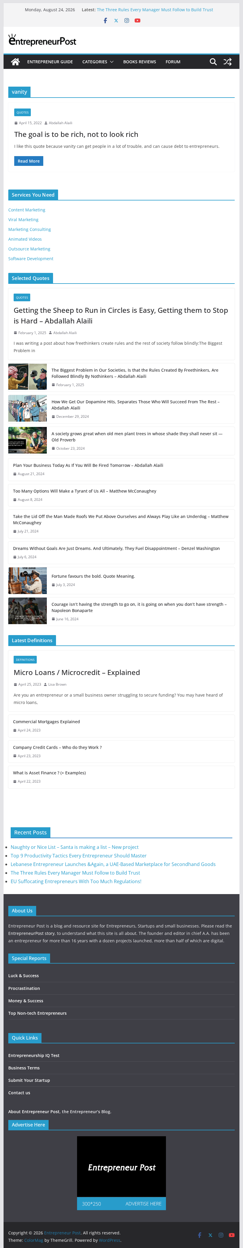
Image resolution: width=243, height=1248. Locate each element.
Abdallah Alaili (60, 122)
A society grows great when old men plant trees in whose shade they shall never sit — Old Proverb (137, 437)
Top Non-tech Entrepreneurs (37, 1013)
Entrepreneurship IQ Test (34, 1055)
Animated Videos (25, 239)
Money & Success (25, 1000)
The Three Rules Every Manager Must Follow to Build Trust (155, 9)
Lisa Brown (57, 684)
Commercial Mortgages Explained (46, 721)
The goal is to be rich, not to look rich (76, 134)
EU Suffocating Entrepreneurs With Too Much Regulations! (76, 881)
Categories (94, 61)
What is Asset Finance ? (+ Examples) (49, 773)
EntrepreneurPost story (31, 933)
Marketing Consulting (29, 229)
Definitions (25, 660)
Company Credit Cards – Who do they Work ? (57, 747)
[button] (110, 62)
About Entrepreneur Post (34, 1111)
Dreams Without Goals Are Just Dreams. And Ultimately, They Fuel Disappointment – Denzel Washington (116, 548)
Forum (173, 61)
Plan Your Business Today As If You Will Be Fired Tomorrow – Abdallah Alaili (88, 465)
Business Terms (24, 1068)
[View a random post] (227, 62)
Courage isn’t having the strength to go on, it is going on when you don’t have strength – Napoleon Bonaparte (139, 607)
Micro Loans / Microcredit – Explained (77, 672)
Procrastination (24, 988)
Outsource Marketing (29, 249)
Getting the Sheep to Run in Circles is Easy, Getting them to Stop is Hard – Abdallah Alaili (121, 315)
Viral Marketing (23, 219)
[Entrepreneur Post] (15, 62)
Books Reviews (139, 61)
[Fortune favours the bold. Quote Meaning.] (27, 580)
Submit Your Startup (29, 1080)
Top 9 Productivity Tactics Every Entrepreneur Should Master (79, 855)
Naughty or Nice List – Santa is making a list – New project (75, 847)
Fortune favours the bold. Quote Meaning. (93, 576)
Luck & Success (23, 975)
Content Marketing (26, 210)
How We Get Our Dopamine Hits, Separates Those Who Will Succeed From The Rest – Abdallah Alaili (136, 405)
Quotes (22, 112)
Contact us (19, 1092)
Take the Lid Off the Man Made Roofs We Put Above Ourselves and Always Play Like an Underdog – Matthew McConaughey (120, 519)
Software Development (30, 258)
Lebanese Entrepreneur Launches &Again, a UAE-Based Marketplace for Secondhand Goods (113, 864)
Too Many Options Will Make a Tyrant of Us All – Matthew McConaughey (84, 491)
